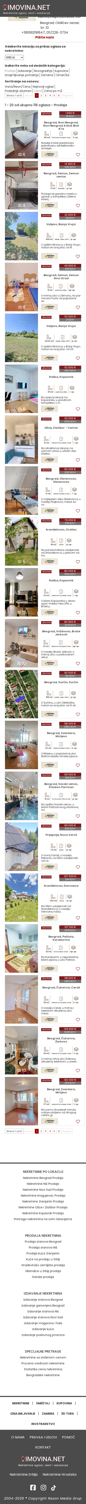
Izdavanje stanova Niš (43, 1311)
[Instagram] (43, 1489)
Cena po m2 (53, 91)
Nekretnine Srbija (24, 1474)
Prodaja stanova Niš (43, 1247)
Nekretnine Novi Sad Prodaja (43, 1190)
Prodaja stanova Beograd (43, 1241)
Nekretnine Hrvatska (59, 1474)
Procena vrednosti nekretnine (43, 1363)
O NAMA (18, 1437)
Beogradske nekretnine (43, 1375)
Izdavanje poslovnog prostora (43, 1335)
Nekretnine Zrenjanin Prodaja (43, 1201)
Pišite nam (44, 37)
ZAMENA (48, 1413)
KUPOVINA (64, 1403)
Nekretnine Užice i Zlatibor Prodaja (43, 1207)
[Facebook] (33, 1489)
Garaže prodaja (43, 1277)
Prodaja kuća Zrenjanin (43, 1253)
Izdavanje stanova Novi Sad (43, 1317)
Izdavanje (25, 71)
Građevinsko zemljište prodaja (43, 1265)
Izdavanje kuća (43, 1329)
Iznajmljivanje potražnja (22, 75)
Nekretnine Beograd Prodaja (43, 1178)
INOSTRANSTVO (43, 1424)
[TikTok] (53, 1489)
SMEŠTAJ (43, 1403)
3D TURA (67, 1413)
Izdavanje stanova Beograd (43, 1300)
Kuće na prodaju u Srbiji (43, 1259)
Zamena (47, 75)
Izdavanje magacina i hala (43, 1323)
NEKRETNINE (20, 1403)
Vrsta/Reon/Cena (17, 87)
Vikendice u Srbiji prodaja (43, 1271)
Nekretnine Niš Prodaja (43, 1184)
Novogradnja (43, 71)
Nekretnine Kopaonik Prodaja (43, 1213)
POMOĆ (68, 1437)
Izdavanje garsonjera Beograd (43, 1305)
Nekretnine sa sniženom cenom (43, 1357)
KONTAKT (43, 1447)
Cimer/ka (62, 75)
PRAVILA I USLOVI (43, 1437)
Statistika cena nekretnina (43, 1369)
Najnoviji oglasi (43, 87)
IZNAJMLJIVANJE (22, 1413)
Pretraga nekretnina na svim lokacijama (43, 1219)
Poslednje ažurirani (18, 91)
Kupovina (61, 71)
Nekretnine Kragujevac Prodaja (43, 1195)
